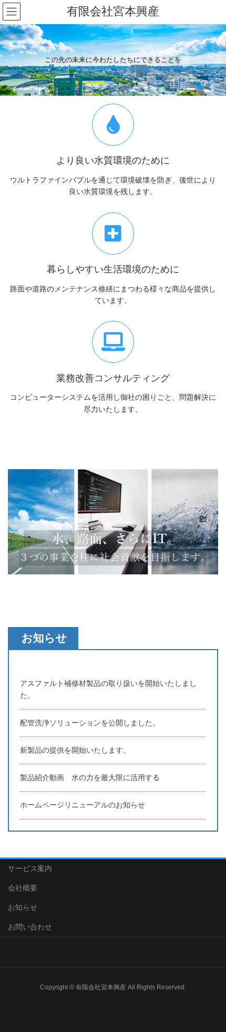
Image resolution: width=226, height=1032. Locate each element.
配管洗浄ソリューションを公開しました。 (90, 723)
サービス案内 (30, 868)
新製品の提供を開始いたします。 (75, 750)
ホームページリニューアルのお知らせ (82, 805)
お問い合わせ (30, 927)
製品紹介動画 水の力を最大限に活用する (90, 777)
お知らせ (22, 907)
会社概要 (22, 888)
